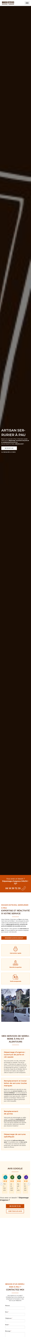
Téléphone (8, 1318)
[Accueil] (8, 3)
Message (8, 1331)
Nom (7, 1312)
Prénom (7, 1305)
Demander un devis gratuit (14, 938)
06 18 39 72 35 (9, 448)
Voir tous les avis (15, 1211)
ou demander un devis (8, 452)
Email (7, 1324)
